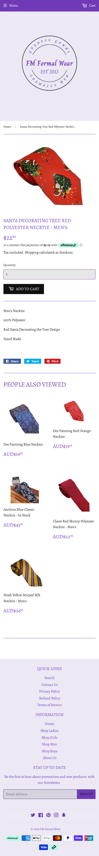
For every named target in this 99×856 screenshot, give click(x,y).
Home (7, 127)
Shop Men (49, 744)
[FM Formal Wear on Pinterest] (48, 815)
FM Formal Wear (50, 829)
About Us (49, 757)
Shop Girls (49, 737)
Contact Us (49, 684)
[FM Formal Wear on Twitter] (33, 815)
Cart (92, 5)
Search (49, 677)
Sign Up (86, 794)
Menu (13, 5)
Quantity (9, 265)
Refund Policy (49, 698)
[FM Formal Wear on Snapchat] (63, 815)
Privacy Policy (49, 691)
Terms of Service (49, 704)
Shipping (32, 252)
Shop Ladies (49, 730)
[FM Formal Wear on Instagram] (56, 815)
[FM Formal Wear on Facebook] (40, 815)
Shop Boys (49, 751)
